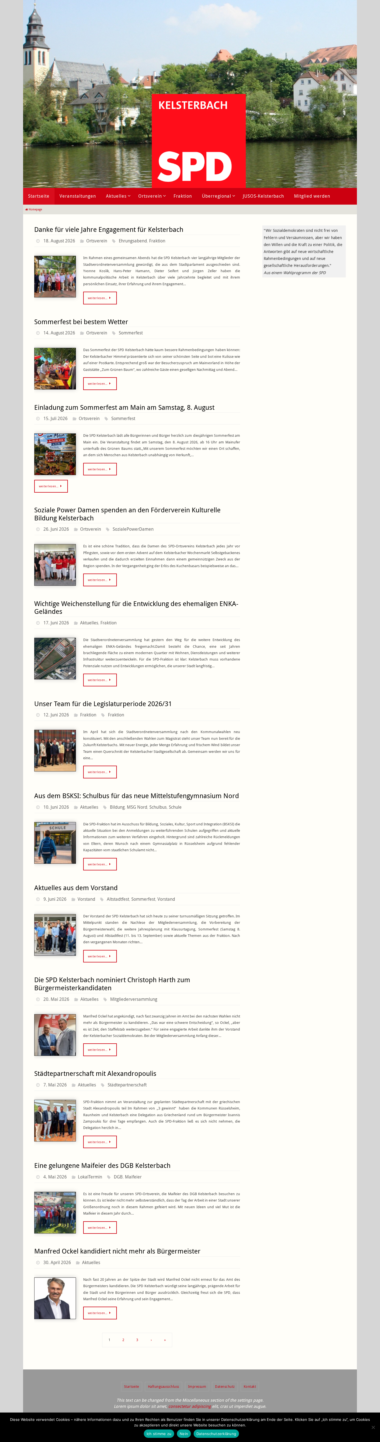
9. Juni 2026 (54, 899)
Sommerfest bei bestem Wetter (81, 321)
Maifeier (133, 1177)
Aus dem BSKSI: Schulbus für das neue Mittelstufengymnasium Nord (136, 795)
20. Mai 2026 (56, 999)
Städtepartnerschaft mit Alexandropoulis (95, 1073)
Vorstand (86, 899)
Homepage (35, 209)
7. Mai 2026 (55, 1085)
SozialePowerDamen (133, 529)
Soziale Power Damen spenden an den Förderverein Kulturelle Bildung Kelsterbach (127, 513)
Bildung (117, 807)
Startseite (131, 1386)
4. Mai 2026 (55, 1177)
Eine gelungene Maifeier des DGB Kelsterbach (102, 1165)
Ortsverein (96, 241)
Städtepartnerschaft (127, 1085)
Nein (184, 1433)
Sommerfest (131, 333)
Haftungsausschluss (163, 1386)
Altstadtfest (118, 899)
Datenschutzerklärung (216, 1433)
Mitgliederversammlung (133, 999)
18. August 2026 (59, 241)
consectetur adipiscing (189, 1406)
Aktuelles (89, 623)
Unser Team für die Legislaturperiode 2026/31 (103, 703)
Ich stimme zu (159, 1433)
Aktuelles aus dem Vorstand (76, 887)
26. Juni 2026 (56, 529)
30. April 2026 (57, 1262)
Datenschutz (225, 1386)
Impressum (197, 1386)
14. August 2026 (59, 333)
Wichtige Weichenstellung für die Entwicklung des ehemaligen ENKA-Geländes (136, 607)
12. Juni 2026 (56, 715)
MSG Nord (137, 807)
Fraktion (157, 241)
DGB (118, 1177)
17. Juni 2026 (56, 623)
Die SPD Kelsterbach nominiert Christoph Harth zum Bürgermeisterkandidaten (112, 983)
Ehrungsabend (133, 241)
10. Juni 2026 (56, 807)
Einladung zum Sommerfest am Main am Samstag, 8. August (124, 407)
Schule (175, 807)
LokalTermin (90, 1177)
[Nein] (373, 1427)
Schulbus (158, 807)
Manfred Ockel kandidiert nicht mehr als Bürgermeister (117, 1251)
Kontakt (250, 1386)
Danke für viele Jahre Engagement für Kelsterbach (108, 229)
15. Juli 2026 (55, 418)
